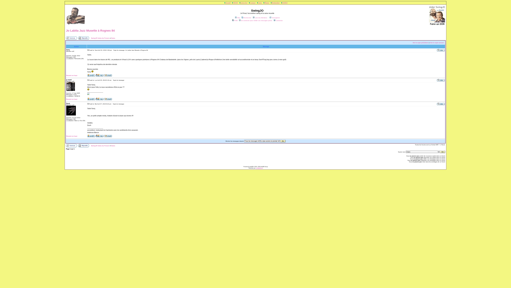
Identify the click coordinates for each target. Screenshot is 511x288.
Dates (113, 38)
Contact (253, 3)
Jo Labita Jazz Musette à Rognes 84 (90, 30)
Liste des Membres (261, 18)
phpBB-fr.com (259, 168)
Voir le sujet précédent (420, 42)
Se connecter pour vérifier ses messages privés (256, 20)
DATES (285, 3)
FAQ (238, 18)
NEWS (235, 3)
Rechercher (276, 3)
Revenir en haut (71, 75)
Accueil (228, 3)
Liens (260, 3)
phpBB (251, 166)
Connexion (279, 20)
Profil (235, 20)
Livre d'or (244, 3)
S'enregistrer (276, 18)
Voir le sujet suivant (437, 42)
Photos (267, 3)
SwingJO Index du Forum (100, 38)
